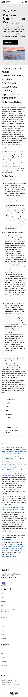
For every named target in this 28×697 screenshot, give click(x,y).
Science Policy (12, 10)
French (7, 406)
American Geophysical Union (8, 688)
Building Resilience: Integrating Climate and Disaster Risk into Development (12, 468)
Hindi (7, 410)
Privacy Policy (24, 688)
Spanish (8, 418)
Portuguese (9, 414)
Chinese (8, 403)
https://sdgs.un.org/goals (9, 556)
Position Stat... (7, 12)
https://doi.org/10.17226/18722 (10, 532)
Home (4, 10)
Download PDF (10, 42)
